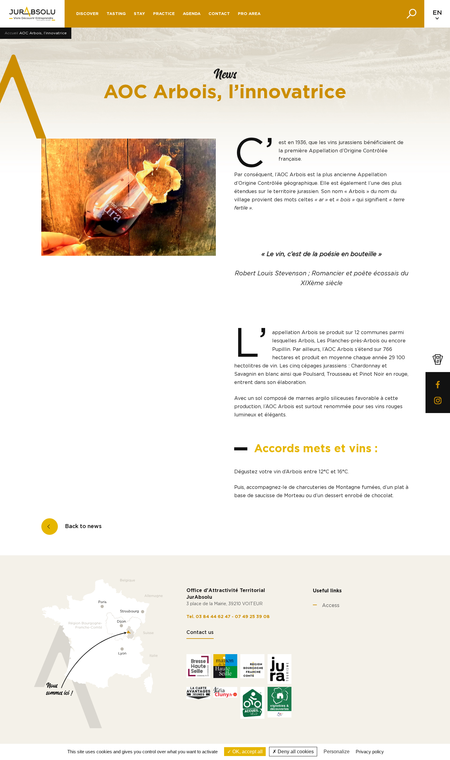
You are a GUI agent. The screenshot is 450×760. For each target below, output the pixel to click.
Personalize (337, 751)
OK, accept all (247, 751)
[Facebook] (438, 385)
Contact (219, 14)
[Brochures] (438, 359)
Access (330, 605)
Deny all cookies (295, 751)
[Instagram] (438, 400)
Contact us (200, 632)
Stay (139, 14)
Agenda (192, 14)
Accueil (11, 33)
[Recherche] (411, 14)
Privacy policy (370, 751)
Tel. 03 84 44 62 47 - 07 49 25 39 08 (228, 617)
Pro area (249, 14)
